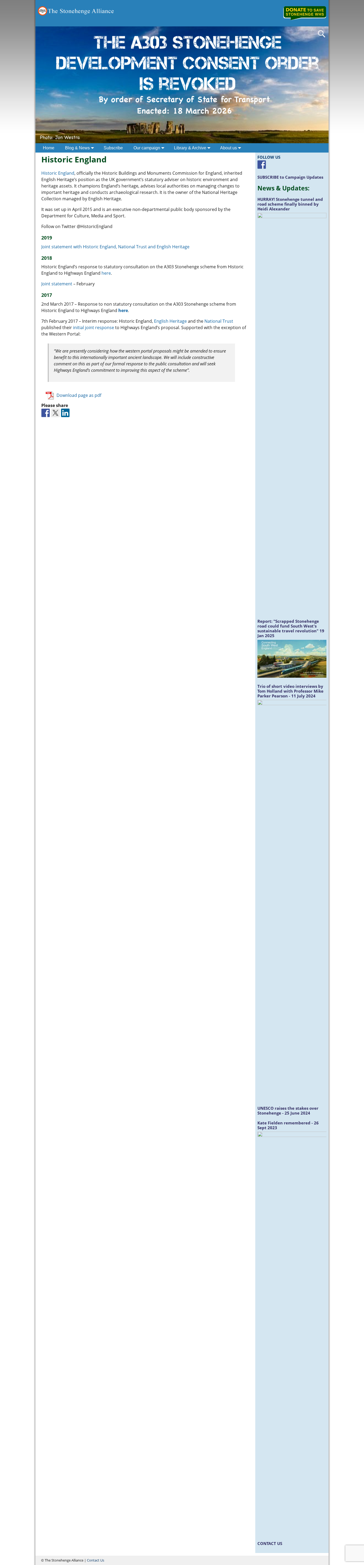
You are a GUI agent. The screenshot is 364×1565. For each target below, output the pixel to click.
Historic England (57, 173)
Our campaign (147, 148)
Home (48, 148)
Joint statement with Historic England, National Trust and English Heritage (116, 247)
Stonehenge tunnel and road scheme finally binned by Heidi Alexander (290, 204)
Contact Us (95, 1560)
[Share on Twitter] (55, 413)
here (106, 273)
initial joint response (94, 327)
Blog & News (77, 148)
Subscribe (113, 148)
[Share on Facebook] (45, 413)
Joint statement (56, 284)
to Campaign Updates (290, 177)
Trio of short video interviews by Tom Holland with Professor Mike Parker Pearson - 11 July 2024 (290, 691)
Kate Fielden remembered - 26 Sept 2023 (288, 1125)
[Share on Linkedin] (65, 413)
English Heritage (170, 321)
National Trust (218, 321)
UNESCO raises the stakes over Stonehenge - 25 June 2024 (287, 1110)
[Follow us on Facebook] (261, 164)
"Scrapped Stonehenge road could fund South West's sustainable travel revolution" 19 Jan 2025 (290, 628)
